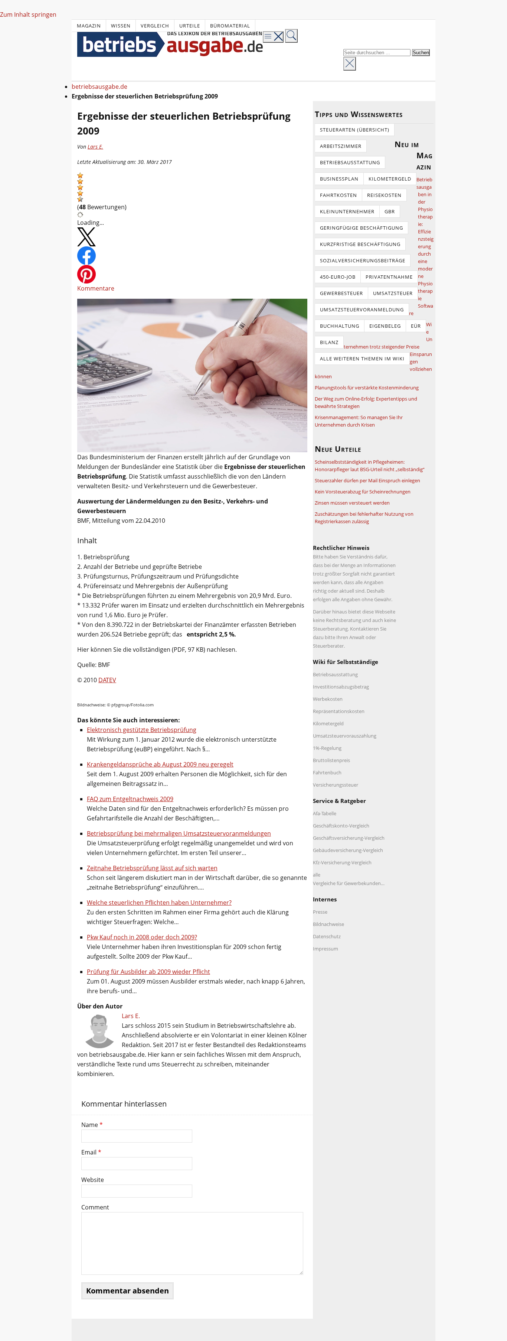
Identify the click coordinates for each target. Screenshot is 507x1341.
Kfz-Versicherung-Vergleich (342, 862)
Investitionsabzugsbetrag (341, 686)
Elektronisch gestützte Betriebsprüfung (141, 730)
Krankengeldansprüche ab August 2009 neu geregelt (160, 764)
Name (92, 1125)
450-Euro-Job (338, 276)
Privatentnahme (389, 276)
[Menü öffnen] (273, 37)
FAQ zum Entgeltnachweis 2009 (130, 799)
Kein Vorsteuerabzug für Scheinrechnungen (362, 491)
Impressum (325, 948)
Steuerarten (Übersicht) (354, 129)
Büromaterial (230, 25)
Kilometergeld (390, 178)
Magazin (89, 25)
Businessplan (339, 178)
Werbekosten (328, 699)
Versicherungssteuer (335, 784)
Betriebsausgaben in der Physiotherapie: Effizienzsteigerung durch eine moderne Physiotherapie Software (421, 246)
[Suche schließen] (349, 64)
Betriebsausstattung (350, 162)
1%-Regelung (327, 748)
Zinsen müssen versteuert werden (352, 502)
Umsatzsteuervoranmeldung (362, 309)
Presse (320, 911)
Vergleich (155, 25)
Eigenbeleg (385, 326)
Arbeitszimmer (341, 146)
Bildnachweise (328, 924)
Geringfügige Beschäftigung (361, 227)
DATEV (107, 680)
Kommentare (95, 288)
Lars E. (95, 146)
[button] (80, 175)
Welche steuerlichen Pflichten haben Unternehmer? (159, 902)
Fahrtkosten (338, 195)
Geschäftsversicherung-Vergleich (349, 838)
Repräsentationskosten (338, 711)
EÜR (416, 326)
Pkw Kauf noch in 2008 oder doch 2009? (142, 937)
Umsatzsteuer (393, 293)
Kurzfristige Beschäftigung (360, 244)
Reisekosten (384, 195)
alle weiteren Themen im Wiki (362, 358)
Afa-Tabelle (324, 813)
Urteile (189, 25)
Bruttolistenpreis (331, 760)
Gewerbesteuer (341, 293)
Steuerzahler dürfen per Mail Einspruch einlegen (367, 480)
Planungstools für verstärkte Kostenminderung (367, 387)
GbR (390, 211)
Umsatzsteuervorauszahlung (344, 735)
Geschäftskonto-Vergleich (341, 825)
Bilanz (329, 342)
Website (92, 1180)
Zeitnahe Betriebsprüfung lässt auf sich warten (152, 868)
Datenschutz (327, 936)
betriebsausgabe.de (99, 86)
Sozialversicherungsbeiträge (362, 260)
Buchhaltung (339, 326)
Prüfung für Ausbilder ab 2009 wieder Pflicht (148, 972)
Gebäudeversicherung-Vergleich (348, 850)
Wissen (121, 25)
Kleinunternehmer (347, 211)
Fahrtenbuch (327, 772)
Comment (95, 1207)
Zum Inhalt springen (28, 14)
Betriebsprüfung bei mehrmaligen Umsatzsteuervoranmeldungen (179, 833)
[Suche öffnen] (291, 36)
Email (91, 1152)
